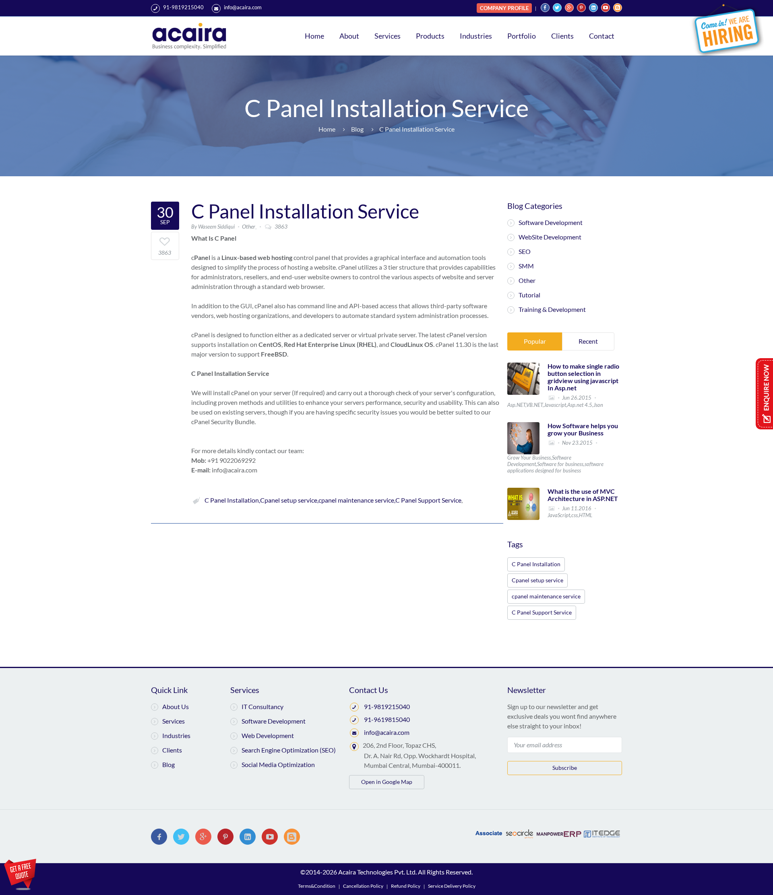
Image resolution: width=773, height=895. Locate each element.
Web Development (268, 735)
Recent (588, 341)
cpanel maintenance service (546, 596)
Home (314, 35)
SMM (526, 266)
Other (527, 280)
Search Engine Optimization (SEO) (289, 750)
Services (387, 35)
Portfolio (521, 35)
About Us (175, 706)
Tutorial (529, 295)
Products (430, 35)
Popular (535, 341)
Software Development (551, 222)
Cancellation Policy (363, 886)
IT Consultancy (262, 706)
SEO (525, 251)
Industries (476, 35)
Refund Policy (405, 886)
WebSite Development (550, 237)
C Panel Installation (536, 564)
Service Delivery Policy (451, 886)
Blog (168, 764)
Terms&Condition (316, 886)
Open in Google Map (386, 781)
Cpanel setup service (537, 580)
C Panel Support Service (542, 612)
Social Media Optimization (278, 764)
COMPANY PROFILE (504, 8)
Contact (601, 35)
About (349, 35)
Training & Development (552, 309)
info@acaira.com (243, 7)
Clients (562, 35)
